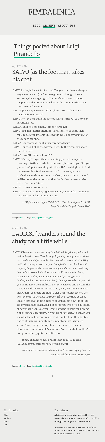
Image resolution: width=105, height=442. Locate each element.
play (50, 218)
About (63, 25)
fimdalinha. (52, 11)
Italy (33, 218)
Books (22, 218)
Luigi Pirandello (42, 218)
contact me (74, 434)
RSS (72, 25)
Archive (49, 25)
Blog (37, 25)
